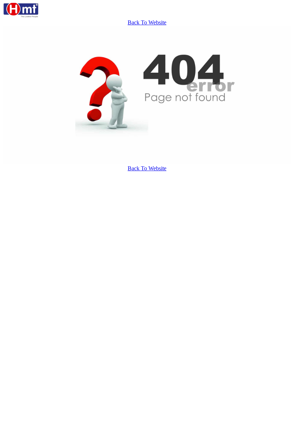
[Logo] (21, 16)
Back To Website (147, 22)
